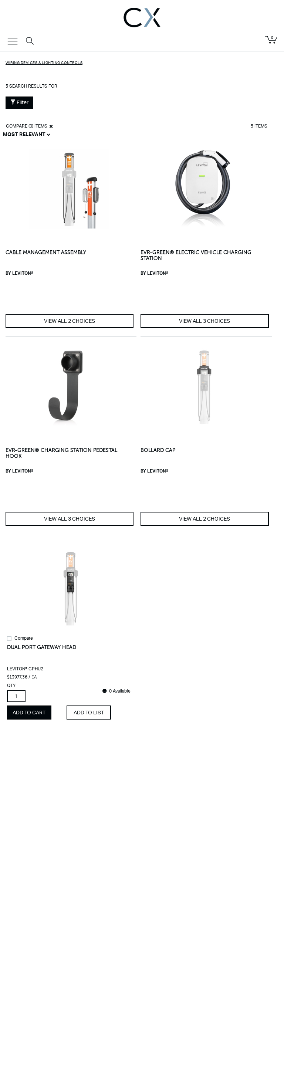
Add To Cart (29, 712)
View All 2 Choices (69, 321)
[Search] (30, 41)
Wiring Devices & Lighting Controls (44, 63)
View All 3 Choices (204, 321)
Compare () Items (26, 126)
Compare (23, 638)
